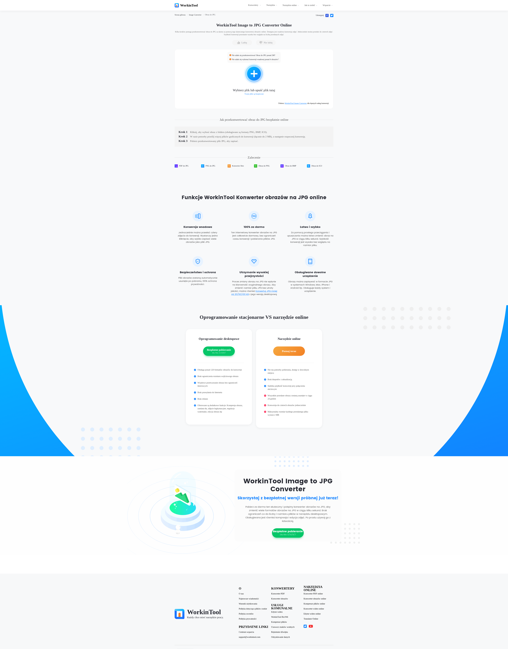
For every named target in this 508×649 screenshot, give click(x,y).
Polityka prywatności (247, 619)
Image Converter (195, 15)
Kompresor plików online (314, 604)
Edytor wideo (277, 612)
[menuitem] (255, 5)
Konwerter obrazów (279, 599)
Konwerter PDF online (313, 594)
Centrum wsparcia (246, 632)
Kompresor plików (279, 622)
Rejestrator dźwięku (279, 632)
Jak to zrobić (309, 5)
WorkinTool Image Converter (296, 103)
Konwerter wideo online (314, 609)
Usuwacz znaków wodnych (282, 627)
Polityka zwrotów (246, 614)
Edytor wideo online (312, 614)
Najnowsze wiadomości (249, 599)
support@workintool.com (249, 637)
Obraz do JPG (210, 15)
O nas (241, 594)
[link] (180, 15)
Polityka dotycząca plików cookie (253, 609)
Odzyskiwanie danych (280, 637)
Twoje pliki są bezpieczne (254, 94)
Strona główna (180, 15)
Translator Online (311, 619)
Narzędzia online (290, 5)
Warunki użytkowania (248, 604)
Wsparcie (326, 5)
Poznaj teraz (289, 351)
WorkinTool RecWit (279, 617)
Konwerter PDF (278, 594)
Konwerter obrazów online (315, 599)
